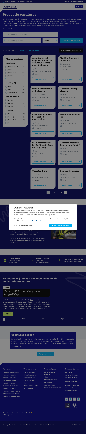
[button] (23, 225)
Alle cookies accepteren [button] (60, 225)
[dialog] (43, 217)
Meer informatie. (37, 221)
